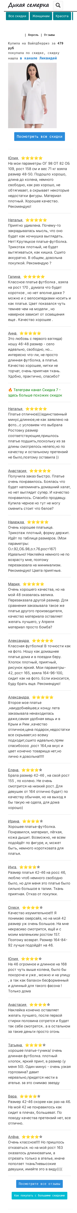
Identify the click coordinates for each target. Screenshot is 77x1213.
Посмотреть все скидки (39, 136)
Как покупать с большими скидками (39, 1195)
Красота (62, 16)
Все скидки (17, 16)
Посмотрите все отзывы (39, 1184)
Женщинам (41, 16)
